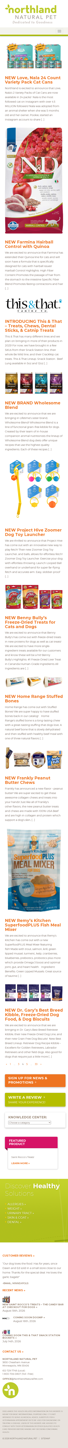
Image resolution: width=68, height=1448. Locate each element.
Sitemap (45, 1438)
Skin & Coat (16, 1217)
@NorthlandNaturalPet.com (22, 1378)
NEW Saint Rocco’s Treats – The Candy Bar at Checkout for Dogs (33, 1305)
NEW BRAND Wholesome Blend (32, 405)
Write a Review (25, 1097)
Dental (13, 1222)
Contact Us (11, 1351)
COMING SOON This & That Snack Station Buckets (31, 1336)
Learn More (19, 1163)
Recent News (12, 1290)
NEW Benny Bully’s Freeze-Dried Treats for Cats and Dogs (30, 622)
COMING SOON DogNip (28, 1317)
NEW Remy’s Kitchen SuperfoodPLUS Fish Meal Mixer (33, 925)
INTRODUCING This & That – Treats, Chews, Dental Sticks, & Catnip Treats (33, 326)
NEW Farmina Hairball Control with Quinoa (29, 244)
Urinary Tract (19, 1213)
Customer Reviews (17, 1255)
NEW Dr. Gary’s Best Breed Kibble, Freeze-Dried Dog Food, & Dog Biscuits (34, 1015)
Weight (13, 1208)
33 (36, 1064)
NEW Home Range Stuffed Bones (34, 698)
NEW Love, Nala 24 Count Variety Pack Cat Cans (33, 80)
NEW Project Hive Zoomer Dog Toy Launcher (33, 532)
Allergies (15, 1204)
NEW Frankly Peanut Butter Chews (27, 780)
